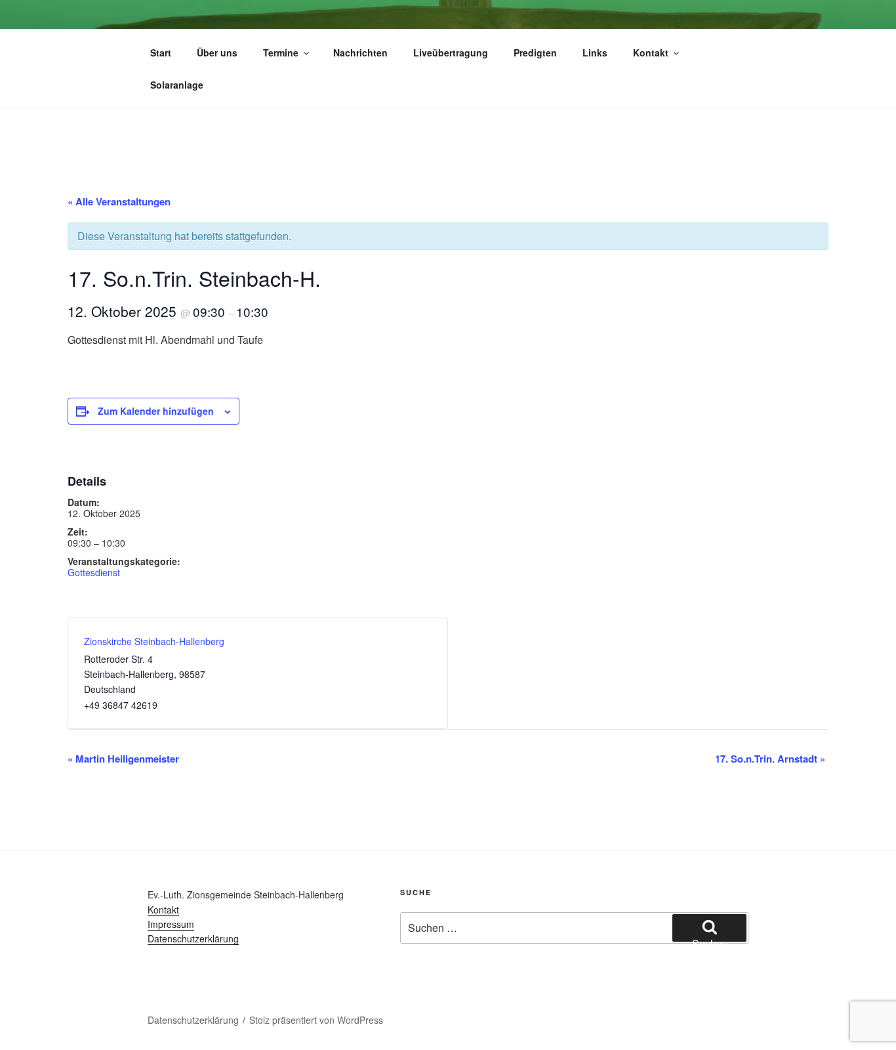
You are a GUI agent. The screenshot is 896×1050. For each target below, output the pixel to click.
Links (594, 52)
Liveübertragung (450, 52)
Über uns (217, 52)
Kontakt (650, 52)
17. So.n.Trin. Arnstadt (770, 758)
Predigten (535, 52)
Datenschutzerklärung (193, 938)
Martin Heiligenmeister (123, 758)
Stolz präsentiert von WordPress (316, 1019)
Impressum (171, 924)
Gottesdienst (94, 572)
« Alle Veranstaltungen (119, 201)
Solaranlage (176, 84)
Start (160, 52)
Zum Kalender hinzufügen (156, 410)
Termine (280, 52)
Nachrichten (360, 52)
